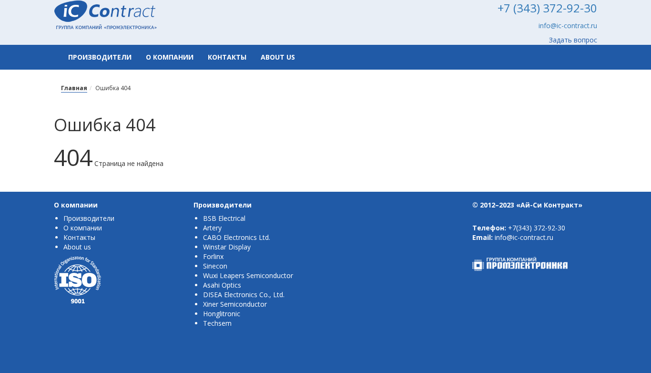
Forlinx (213, 256)
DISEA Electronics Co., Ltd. (244, 294)
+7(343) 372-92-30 (536, 227)
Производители (100, 57)
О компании (169, 57)
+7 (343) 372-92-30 (547, 8)
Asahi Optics (222, 285)
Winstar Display (227, 246)
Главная (74, 88)
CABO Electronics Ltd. (236, 237)
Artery (212, 227)
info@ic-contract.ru (568, 25)
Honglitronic (221, 313)
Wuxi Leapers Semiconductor (248, 275)
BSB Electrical (224, 218)
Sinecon (215, 265)
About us (278, 57)
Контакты (227, 57)
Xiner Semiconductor (235, 304)
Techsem (217, 323)
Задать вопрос (573, 39)
